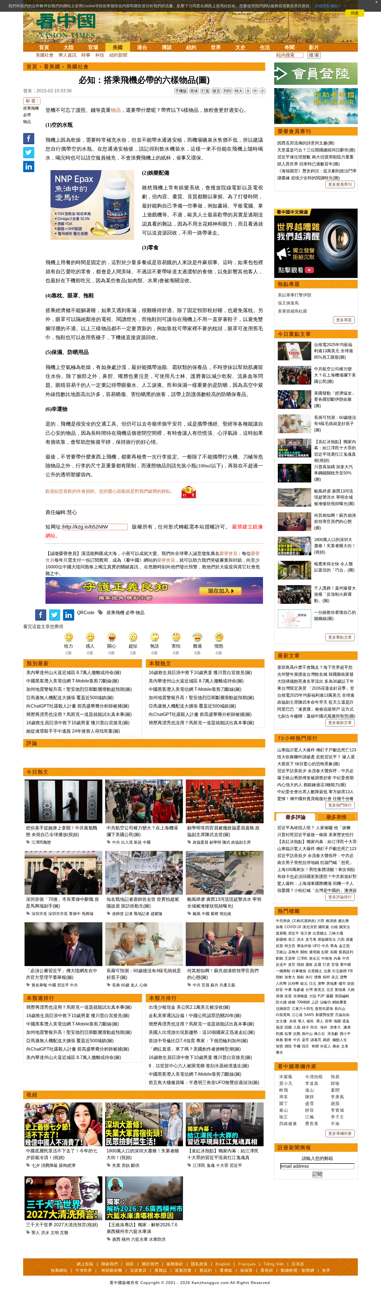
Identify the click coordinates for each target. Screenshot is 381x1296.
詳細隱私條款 (326, 6)
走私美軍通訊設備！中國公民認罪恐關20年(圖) (195, 1015)
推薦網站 (59, 1270)
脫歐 (300, 977)
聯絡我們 (109, 1264)
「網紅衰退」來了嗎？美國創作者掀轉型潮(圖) (195, 1049)
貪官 (291, 964)
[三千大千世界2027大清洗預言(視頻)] (63, 1179)
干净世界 (83, 1270)
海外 (324, 1027)
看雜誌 (161, 1270)
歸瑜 (335, 1083)
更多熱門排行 (340, 805)
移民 (310, 1021)
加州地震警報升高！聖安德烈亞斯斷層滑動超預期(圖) (79, 689)
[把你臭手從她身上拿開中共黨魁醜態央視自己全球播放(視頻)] (63, 782)
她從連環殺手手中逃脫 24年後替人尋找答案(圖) (73, 731)
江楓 (309, 1116)
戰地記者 (141, 913)
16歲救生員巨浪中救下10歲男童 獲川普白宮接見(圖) (77, 722)
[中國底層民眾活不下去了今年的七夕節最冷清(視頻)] (63, 1105)
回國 (288, 1027)
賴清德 (331, 921)
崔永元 (314, 958)
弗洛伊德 (304, 946)
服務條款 (175, 1264)
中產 (288, 990)
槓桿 (326, 977)
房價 (279, 996)
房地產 (331, 983)
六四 (340, 939)
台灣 (309, 990)
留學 (328, 1021)
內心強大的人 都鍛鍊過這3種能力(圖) (311, 784)
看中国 (69, 25)
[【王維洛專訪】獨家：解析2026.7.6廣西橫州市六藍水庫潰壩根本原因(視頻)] (144, 1179)
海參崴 (298, 990)
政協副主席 (241, 842)
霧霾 (329, 996)
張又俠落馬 (288, 303)
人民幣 (281, 983)
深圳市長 (39, 913)
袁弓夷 (310, 939)
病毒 (279, 927)
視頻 (32, 1095)
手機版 (181, 91)
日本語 (298, 1264)
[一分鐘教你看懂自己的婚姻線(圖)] (294, 612)
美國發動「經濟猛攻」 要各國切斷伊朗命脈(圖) (335, 399)
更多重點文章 (340, 637)
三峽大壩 (336, 933)
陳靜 (309, 1096)
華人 (301, 1021)
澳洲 (347, 1027)
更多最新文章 (340, 722)
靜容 (309, 1110)
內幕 (337, 958)
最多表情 (336, 817)
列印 (228, 91)
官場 (93, 47)
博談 (167, 47)
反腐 (317, 964)
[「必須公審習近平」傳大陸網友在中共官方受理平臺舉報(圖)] (63, 925)
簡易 (335, 1076)
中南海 (326, 958)
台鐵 (334, 927)
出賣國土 (320, 933)
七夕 (36, 1165)
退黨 (349, 939)
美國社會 (45, 55)
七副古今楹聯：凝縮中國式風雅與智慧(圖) (316, 716)
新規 (138, 842)
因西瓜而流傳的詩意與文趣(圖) (305, 143)
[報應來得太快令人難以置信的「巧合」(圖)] (294, 563)
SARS (309, 1015)
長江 (291, 939)
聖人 (36, 1232)
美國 (118, 47)
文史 (240, 47)
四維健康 (288, 1123)
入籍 (296, 1027)
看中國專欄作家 (297, 1066)
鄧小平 (345, 1034)
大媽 (351, 990)
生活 (265, 47)
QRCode (86, 612)
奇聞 (289, 47)
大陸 (69, 47)
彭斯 (325, 952)
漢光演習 (309, 927)
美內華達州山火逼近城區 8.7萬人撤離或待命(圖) (73, 672)
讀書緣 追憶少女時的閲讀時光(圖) (308, 177)
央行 (309, 977)
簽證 (279, 1027)
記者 (129, 913)
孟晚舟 (293, 952)
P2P (321, 996)
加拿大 (289, 977)
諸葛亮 (315, 1040)
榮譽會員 (228, 553)
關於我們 (150, 1264)
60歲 (125, 985)
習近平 (63, 985)
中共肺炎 (283, 921)
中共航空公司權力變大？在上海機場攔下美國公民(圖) (335, 375)
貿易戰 (281, 933)
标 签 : (32, 100)
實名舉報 (39, 985)
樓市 (342, 983)
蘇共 (214, 985)
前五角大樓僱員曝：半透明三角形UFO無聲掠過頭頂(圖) (204, 1082)
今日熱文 (37, 772)
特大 (239, 91)
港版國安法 (327, 939)
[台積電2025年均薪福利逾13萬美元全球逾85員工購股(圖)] (294, 344)
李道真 (312, 1083)
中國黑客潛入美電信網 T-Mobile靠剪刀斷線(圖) (72, 681)
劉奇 (288, 1040)
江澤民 (199, 1165)
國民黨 (323, 927)
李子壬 (337, 1116)
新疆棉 (281, 939)
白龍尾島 (283, 1015)
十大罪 (222, 1165)
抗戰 (296, 1034)
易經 (327, 1040)
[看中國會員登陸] (316, 73)
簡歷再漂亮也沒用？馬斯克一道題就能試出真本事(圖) (79, 714)
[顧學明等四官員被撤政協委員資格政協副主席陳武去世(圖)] (225, 782)
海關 (337, 1021)
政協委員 (200, 842)
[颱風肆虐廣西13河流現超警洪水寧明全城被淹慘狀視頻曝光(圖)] (225, 854)
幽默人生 (339, 1040)
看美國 (52, 66)
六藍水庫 (139, 1239)
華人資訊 (67, 55)
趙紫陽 (156, 913)
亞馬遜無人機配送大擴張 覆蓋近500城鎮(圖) (70, 697)
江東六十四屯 (303, 1009)
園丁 (283, 1103)
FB (350, 971)
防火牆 (281, 1002)
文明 (54, 1232)
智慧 (279, 1046)
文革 (344, 1046)
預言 (306, 1046)
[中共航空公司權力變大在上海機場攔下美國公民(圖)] (144, 782)
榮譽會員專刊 (294, 131)
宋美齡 (332, 1034)
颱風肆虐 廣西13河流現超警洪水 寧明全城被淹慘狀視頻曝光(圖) (334, 497)
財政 (351, 983)
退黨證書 (183, 1270)
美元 (335, 977)
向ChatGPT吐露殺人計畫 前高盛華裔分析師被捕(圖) (77, 706)
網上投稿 (85, 1264)
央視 (292, 1021)
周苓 (283, 1096)
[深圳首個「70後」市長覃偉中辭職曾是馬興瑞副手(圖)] (63, 854)
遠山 (309, 1090)
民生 (314, 1027)
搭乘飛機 (31, 108)
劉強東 (340, 990)
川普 (320, 921)
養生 (279, 1052)
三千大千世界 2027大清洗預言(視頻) (62, 1224)
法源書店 (138, 1270)
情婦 (300, 964)
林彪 (279, 1040)
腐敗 (309, 964)
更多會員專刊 (340, 184)
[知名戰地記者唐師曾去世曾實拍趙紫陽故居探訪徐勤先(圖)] (144, 854)
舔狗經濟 (67, 1165)
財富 (279, 990)
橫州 (126, 1239)
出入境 (127, 842)
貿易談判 (346, 952)
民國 (279, 1034)
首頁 (44, 47)
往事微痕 (299, 971)
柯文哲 (289, 946)
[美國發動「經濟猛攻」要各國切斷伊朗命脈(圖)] (294, 393)
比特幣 (293, 983)
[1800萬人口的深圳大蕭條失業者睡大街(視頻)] (144, 1105)
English (223, 1264)
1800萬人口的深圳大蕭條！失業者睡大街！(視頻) (335, 545)
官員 (205, 985)
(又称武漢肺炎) (304, 921)
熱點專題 (289, 284)
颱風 (197, 913)
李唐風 (337, 1096)
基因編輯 (342, 996)
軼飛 (283, 1090)
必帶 (27, 115)
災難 (64, 1232)
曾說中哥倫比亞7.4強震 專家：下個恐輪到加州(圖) (198, 1040)
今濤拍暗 (314, 1076)
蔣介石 (320, 1034)
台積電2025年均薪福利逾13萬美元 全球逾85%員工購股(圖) (333, 350)
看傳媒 (226, 1270)
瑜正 (283, 1116)
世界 (216, 47)
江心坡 (297, 1015)
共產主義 (227, 985)
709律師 (303, 1002)
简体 (194, 91)
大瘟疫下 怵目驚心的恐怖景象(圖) (308, 763)
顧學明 (215, 842)
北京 (330, 990)
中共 (116, 842)
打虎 (326, 964)
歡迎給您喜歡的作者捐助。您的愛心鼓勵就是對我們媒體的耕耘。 (110, 491)
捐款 (130, 1264)
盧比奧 (343, 921)
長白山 (339, 1009)
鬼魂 (210, 1165)
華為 (333, 946)
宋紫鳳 (286, 1076)
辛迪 (335, 1123)
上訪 (315, 1002)
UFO (316, 946)
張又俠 (305, 933)
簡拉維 (225, 913)
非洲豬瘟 (300, 996)
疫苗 (279, 946)
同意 (355, 13)
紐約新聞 (118, 55)
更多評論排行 (340, 897)
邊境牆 (314, 952)
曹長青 (312, 1123)
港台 (142, 47)
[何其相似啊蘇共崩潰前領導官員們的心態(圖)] (225, 925)
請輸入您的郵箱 (317, 1158)
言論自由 (342, 1015)
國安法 (344, 927)
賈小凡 (286, 1083)
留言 (216, 91)
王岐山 (281, 952)
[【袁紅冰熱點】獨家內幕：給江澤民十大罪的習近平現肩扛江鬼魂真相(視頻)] (225, 1105)
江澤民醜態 (41, 842)
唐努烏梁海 (324, 1009)
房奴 (126, 1165)
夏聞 (335, 1090)
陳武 (226, 842)
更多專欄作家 (340, 1133)
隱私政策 (199, 1264)
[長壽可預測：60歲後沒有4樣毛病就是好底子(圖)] (144, 925)
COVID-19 (292, 927)
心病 (143, 985)
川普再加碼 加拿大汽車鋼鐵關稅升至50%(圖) (333, 473)
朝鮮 (279, 977)
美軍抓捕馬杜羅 (292, 311)
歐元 (304, 983)
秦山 (283, 1110)
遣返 (345, 1021)
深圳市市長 (58, 913)
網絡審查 (339, 1002)
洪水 (45, 1232)
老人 (134, 985)
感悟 (288, 1046)
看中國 (345, 964)
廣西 (116, 1239)
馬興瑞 (87, 913)
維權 (291, 1002)
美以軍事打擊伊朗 (294, 295)
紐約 (191, 47)
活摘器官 (283, 1009)
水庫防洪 (157, 1239)
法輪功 (325, 1002)
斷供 (135, 1165)
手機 (296, 1046)
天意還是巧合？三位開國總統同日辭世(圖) (316, 150)
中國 (147, 842)
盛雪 (309, 1103)
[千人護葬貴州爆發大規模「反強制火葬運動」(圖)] (294, 588)
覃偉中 (75, 913)
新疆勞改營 (324, 1015)
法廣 (327, 971)
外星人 (325, 1046)
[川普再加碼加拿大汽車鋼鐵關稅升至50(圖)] (294, 466)
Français (247, 1264)
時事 (85, 55)
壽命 (336, 1046)
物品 (27, 121)
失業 (116, 1165)
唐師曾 (118, 913)
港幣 (321, 983)
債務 (317, 977)
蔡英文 (319, 990)
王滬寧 (289, 958)
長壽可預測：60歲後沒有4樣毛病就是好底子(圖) (335, 423)
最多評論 (296, 817)
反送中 (281, 964)
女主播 (282, 1021)
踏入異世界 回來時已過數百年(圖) (308, 163)
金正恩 (344, 946)
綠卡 (305, 1027)
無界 (326, 1270)
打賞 (205, 91)
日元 (312, 983)
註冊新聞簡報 (294, 1147)
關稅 (304, 952)
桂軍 (288, 1034)
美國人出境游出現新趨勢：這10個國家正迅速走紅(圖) (202, 1032)
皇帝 (305, 1040)
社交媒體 (339, 971)
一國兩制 (283, 971)
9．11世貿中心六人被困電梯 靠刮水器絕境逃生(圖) (199, 1065)
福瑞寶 (246, 1270)
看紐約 (205, 1270)
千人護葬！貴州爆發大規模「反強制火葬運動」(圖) (335, 594)
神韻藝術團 (111, 1270)
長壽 (116, 985)
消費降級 (49, 1165)
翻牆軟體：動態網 (297, 1270)
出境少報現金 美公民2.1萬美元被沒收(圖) (189, 1007)
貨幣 (343, 977)
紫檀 (214, 913)
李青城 (337, 1110)
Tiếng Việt (274, 1264)
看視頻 (267, 1270)
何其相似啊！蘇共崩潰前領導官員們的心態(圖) (335, 521)
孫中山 (307, 1034)
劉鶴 (279, 958)
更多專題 (344, 320)
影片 (314, 47)
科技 (99, 55)
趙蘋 (335, 1103)
